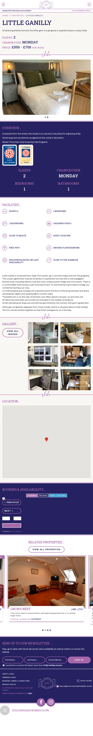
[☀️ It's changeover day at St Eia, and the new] (46, 722)
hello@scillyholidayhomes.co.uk (76, 686)
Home (5, 15)
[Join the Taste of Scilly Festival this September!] (28, 722)
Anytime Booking (15, 531)
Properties (17, 15)
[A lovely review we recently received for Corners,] (83, 722)
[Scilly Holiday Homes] (46, 5)
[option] (46, 87)
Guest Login (8, 674)
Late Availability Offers (81, 11)
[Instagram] (50, 702)
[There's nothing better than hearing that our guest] (9, 722)
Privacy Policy (9, 684)
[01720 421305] (89, 4)
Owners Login (9, 677)
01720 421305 (86, 681)
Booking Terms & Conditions (16, 681)
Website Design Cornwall (13, 693)
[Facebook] (41, 702)
